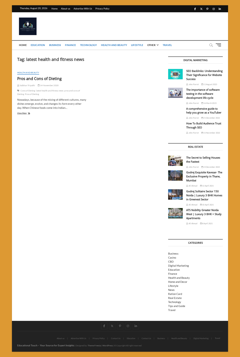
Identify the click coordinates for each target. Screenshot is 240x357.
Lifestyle (137, 45)
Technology (88, 45)
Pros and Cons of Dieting (39, 78)
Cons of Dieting (28, 90)
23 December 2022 (211, 167)
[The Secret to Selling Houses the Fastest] (175, 161)
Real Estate (175, 297)
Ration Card (175, 293)
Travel (167, 45)
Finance (70, 45)
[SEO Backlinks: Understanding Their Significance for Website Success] (175, 74)
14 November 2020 (49, 85)
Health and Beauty (114, 45)
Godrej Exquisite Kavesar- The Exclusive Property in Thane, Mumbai (204, 176)
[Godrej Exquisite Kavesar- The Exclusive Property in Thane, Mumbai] (175, 175)
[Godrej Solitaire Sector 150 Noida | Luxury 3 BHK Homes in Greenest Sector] (175, 194)
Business (55, 45)
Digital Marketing (178, 265)
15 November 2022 (211, 133)
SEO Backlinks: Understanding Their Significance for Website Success (204, 75)
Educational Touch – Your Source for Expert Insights (45, 345)
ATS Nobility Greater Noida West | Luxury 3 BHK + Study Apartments (204, 214)
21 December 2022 (211, 118)
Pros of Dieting (32, 94)
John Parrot (193, 84)
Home (54, 8)
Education (38, 45)
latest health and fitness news (49, 90)
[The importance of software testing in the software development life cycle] (175, 93)
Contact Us (116, 338)
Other (151, 45)
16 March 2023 (209, 103)
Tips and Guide (176, 306)
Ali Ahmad (192, 186)
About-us (65, 8)
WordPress (107, 345)
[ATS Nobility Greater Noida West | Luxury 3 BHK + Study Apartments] (175, 213)
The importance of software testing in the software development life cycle (203, 93)
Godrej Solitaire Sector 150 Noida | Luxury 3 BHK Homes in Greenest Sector (204, 195)
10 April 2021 (208, 204)
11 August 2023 (210, 84)
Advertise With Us (83, 8)
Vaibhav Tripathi (27, 85)
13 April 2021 (208, 186)
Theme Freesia (94, 345)
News (171, 289)
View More (25, 113)
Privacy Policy (102, 8)
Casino (172, 257)
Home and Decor (177, 281)
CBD (171, 261)
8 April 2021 (207, 223)
